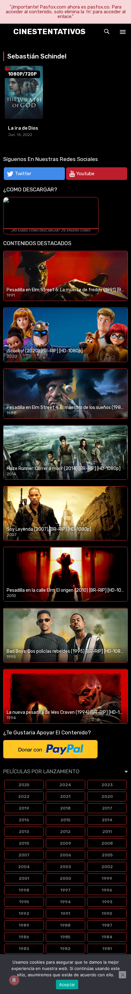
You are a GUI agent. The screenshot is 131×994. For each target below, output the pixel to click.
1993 (107, 901)
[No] (122, 975)
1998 (24, 890)
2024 (65, 784)
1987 (107, 925)
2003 (65, 866)
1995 (24, 901)
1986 (24, 937)
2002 (107, 866)
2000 (65, 878)
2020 (107, 796)
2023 (107, 784)
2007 (24, 855)
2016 (24, 820)
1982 (65, 948)
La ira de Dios (23, 128)
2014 (107, 820)
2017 (107, 808)
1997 (65, 890)
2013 (24, 831)
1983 (24, 948)
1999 (107, 878)
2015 (65, 820)
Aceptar (67, 984)
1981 (107, 948)
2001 (24, 878)
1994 (65, 901)
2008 (107, 843)
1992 (24, 913)
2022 (24, 796)
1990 (107, 913)
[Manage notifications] (14, 980)
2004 (24, 866)
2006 (65, 855)
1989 (24, 925)
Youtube (85, 173)
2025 (23, 784)
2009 (65, 843)
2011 (107, 831)
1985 (65, 937)
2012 (65, 831)
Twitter (23, 173)
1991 (65, 913)
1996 (107, 890)
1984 (107, 937)
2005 (107, 855)
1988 (65, 925)
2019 (24, 808)
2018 (65, 808)
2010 (24, 843)
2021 (65, 796)
